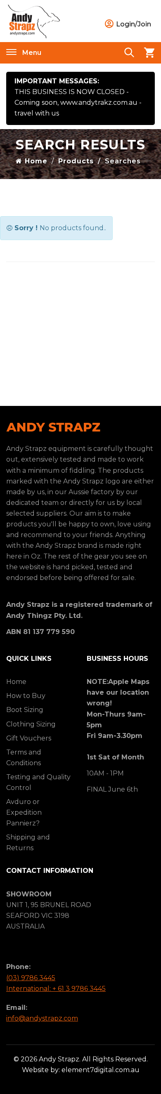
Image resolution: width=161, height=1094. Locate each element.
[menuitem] (40, 682)
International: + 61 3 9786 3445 (56, 989)
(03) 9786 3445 (30, 978)
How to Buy (25, 696)
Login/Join (132, 24)
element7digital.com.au (101, 1070)
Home (34, 161)
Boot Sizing (24, 710)
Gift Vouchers (28, 738)
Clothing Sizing (31, 724)
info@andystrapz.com (42, 1018)
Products (76, 161)
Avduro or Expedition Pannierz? (24, 812)
